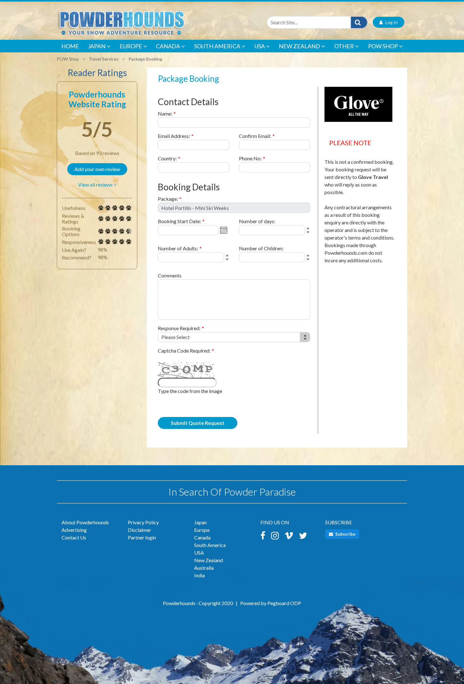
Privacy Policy (143, 522)
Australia (204, 568)
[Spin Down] (308, 233)
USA (259, 46)
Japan (96, 46)
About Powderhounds (85, 522)
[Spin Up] (308, 228)
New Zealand (299, 46)
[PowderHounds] (142, 22)
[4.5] (101, 231)
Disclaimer (139, 530)
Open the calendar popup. (224, 230)
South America (217, 46)
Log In (390, 22)
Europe (131, 46)
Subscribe (344, 534)
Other (344, 46)
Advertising (74, 530)
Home (70, 46)
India (199, 575)
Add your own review (97, 169)
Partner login (142, 537)
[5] (101, 208)
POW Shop (383, 46)
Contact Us (74, 537)
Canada (168, 46)
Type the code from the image (190, 391)
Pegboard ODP (284, 603)
